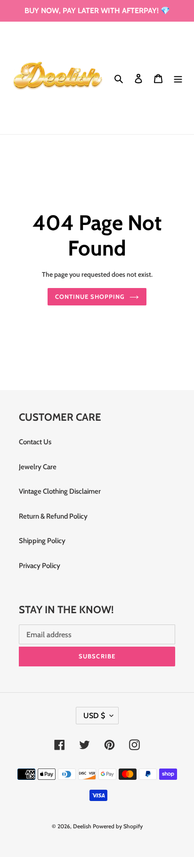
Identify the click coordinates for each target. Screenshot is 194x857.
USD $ (94, 715)
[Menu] (178, 78)
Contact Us (35, 442)
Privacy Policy (39, 565)
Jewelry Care (38, 467)
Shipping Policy (42, 541)
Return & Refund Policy (53, 516)
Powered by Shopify (118, 826)
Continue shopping (90, 296)
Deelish (82, 826)
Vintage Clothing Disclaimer (60, 491)
